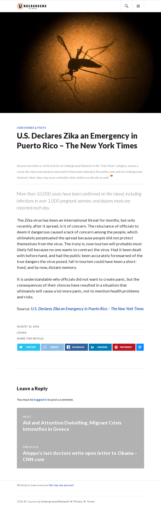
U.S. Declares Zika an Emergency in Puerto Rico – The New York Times (87, 308)
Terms (90, 501)
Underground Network (54, 501)
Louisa (21, 332)
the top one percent (61, 485)
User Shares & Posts (31, 127)
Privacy (77, 501)
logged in (40, 399)
